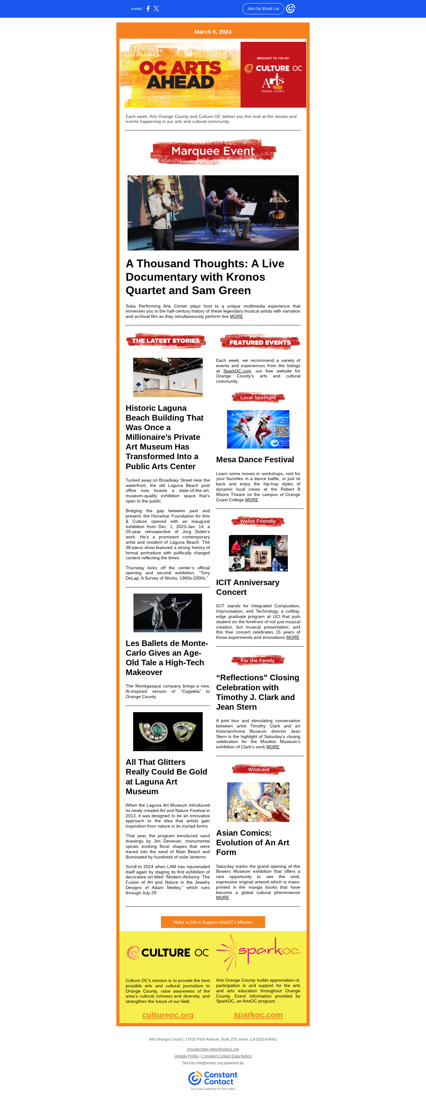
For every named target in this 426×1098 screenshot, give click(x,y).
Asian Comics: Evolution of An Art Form (252, 842)
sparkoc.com (258, 1014)
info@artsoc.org (209, 1063)
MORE (236, 316)
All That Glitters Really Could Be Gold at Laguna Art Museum (166, 776)
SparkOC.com (237, 370)
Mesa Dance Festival (255, 459)
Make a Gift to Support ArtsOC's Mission (213, 922)
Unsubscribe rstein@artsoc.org (213, 1049)
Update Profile (186, 1056)
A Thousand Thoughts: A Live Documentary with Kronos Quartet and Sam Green (205, 277)
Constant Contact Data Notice (226, 1056)
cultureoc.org (168, 1015)
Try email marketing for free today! (213, 1089)
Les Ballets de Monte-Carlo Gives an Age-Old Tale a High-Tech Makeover (167, 658)
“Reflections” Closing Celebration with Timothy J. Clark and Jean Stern (257, 692)
